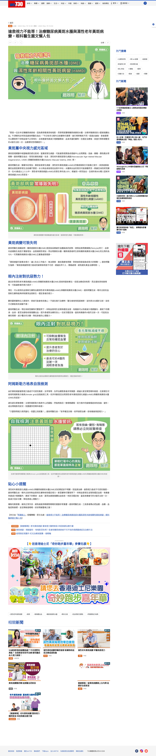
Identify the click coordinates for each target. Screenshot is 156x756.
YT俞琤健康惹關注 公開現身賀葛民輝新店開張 (132, 109)
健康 (10, 26)
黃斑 (28, 614)
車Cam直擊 (134, 59)
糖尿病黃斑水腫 (52, 614)
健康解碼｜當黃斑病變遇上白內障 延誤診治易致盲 (93, 684)
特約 (10, 689)
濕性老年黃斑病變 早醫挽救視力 (91, 650)
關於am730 (28, 751)
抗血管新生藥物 (78, 614)
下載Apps (45, 751)
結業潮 (145, 59)
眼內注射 (65, 614)
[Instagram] (141, 751)
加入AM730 (54, 751)
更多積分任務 (89, 742)
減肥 (138, 74)
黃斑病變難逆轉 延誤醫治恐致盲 (22, 683)
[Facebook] (136, 751)
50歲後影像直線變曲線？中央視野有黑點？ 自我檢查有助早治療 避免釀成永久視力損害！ (24, 653)
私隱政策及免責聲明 (67, 751)
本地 (118, 142)
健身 (130, 74)
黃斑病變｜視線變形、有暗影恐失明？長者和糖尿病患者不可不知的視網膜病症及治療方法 (54, 530)
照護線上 (21, 515)
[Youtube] (146, 751)
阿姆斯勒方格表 (93, 614)
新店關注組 (134, 64)
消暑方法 (121, 74)
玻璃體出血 (38, 614)
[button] (115, 3)
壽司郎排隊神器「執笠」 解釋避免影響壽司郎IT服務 (131, 228)
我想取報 (19, 751)
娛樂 (118, 113)
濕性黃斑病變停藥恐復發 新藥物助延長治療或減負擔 (58, 651)
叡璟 (139, 69)
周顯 (145, 74)
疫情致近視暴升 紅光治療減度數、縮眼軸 (33, 533)
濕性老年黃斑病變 (16, 614)
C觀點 (131, 69)
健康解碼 (15, 526)
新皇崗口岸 (122, 64)
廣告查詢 (11, 751)
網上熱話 (121, 69)
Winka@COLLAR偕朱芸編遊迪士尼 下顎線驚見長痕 (132, 168)
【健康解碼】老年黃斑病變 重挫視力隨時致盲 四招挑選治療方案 (46, 526)
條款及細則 (79, 751)
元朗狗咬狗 (122, 59)
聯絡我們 (37, 751)
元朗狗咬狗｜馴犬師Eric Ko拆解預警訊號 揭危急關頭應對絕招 (132, 197)
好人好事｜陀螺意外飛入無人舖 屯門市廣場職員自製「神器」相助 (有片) (132, 138)
